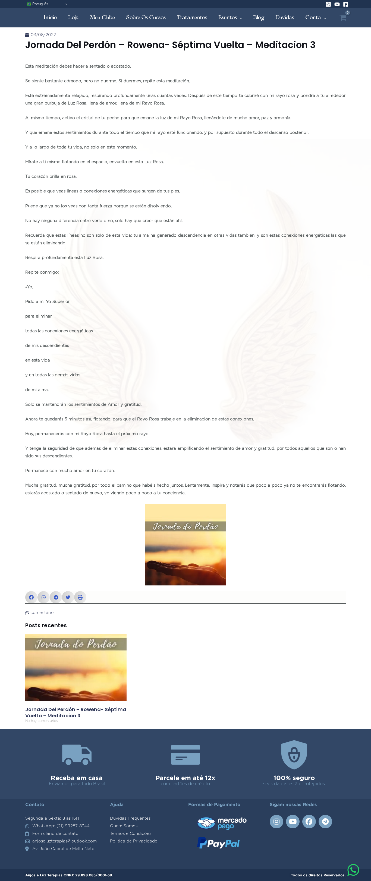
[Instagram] (328, 4)
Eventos (227, 17)
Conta (313, 17)
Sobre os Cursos (146, 17)
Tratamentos (192, 17)
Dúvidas (284, 17)
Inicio (50, 17)
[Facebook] (345, 4)
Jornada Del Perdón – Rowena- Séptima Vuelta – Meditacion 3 (75, 712)
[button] (31, 597)
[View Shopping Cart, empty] (342, 17)
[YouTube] (337, 4)
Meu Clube (102, 17)
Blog (259, 17)
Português (39, 4)
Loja (73, 17)
